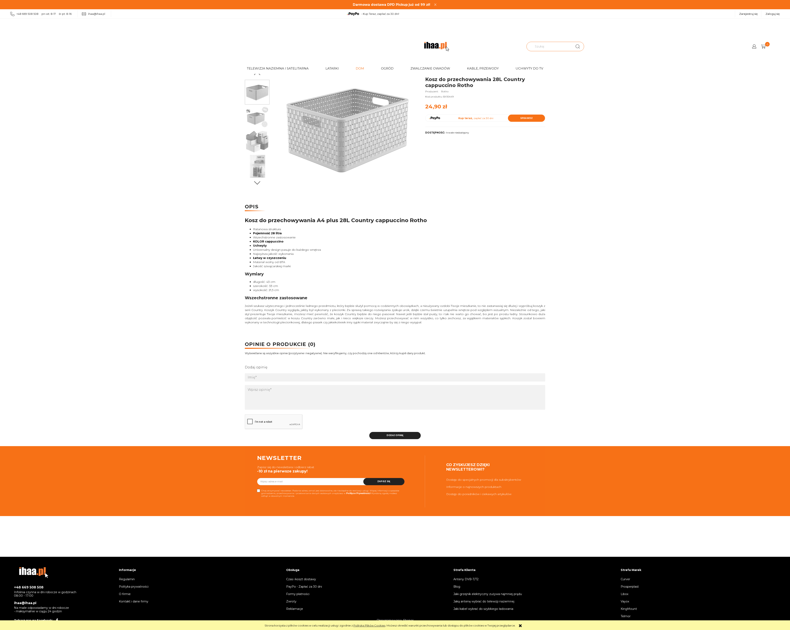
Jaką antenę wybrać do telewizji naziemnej (483, 601)
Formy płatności (297, 594)
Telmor (626, 616)
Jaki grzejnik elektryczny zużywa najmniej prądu (487, 594)
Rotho (444, 91)
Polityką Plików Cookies (369, 625)
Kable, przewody (483, 68)
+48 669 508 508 (28, 587)
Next (257, 183)
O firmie (125, 594)
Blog (456, 586)
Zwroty (291, 601)
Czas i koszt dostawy (301, 579)
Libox (624, 594)
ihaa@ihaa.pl (96, 13)
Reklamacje (294, 609)
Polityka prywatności (134, 586)
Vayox (625, 601)
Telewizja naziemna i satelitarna (278, 68)
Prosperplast (630, 586)
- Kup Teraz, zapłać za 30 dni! (380, 13)
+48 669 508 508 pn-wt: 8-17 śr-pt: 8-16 (44, 13)
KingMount (629, 609)
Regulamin (127, 579)
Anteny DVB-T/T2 (466, 579)
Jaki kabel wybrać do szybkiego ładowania (483, 609)
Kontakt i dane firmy (133, 601)
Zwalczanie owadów (430, 68)
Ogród (387, 68)
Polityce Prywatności (358, 493)
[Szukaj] (578, 46)
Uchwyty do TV (529, 68)
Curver (625, 579)
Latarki (332, 68)
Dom (360, 68)
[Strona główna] (436, 46)
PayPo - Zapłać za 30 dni (304, 586)
